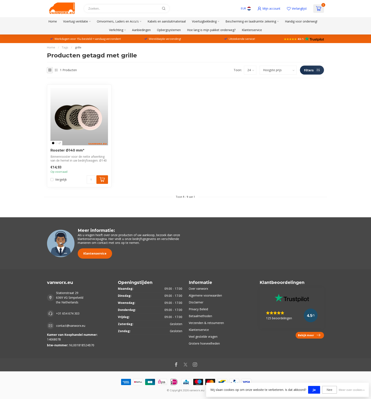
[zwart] (53, 143)
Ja (314, 390)
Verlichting (116, 30)
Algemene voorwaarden (205, 295)
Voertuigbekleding (204, 21)
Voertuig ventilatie (75, 21)
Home (52, 21)
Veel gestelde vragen (203, 336)
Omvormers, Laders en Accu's (118, 21)
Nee (329, 390)
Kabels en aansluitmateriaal (166, 21)
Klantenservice (252, 30)
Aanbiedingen (141, 30)
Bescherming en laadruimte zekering (250, 21)
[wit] (56, 143)
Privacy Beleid (198, 309)
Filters (309, 70)
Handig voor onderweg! (301, 21)
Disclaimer (196, 302)
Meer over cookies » (352, 390)
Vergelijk (61, 179)
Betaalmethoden (200, 316)
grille (78, 47)
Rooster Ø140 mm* (67, 150)
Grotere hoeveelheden (204, 343)
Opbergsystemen (169, 30)
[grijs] (59, 143)
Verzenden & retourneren (206, 323)
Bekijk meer (306, 335)
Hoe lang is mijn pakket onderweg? (211, 30)
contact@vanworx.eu (70, 326)
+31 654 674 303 (67, 313)
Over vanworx (198, 288)
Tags (65, 47)
